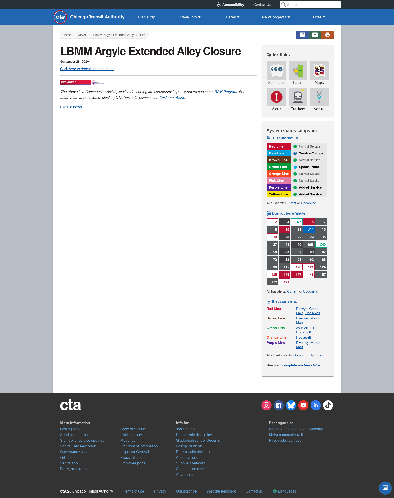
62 (299, 252)
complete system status (301, 365)
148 (311, 275)
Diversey (302, 318)
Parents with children (193, 452)
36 (324, 237)
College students (189, 446)
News (82, 35)
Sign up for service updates (82, 440)
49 (299, 244)
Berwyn (301, 309)
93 (324, 260)
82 (287, 260)
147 (298, 275)
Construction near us (192, 469)
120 (298, 267)
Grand (313, 309)
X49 (323, 244)
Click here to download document (87, 69)
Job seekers (186, 429)
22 (299, 237)
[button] (115, 422)
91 (299, 260)
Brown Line (278, 160)
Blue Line (276, 153)
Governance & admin (77, 452)
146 (286, 275)
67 (324, 252)
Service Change (311, 153)
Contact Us (262, 5)
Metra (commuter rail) (286, 435)
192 (286, 282)
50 (275, 252)
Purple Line (278, 187)
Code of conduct (133, 429)
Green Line (278, 167)
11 (299, 229)
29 (312, 237)
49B (310, 244)
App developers (188, 457)
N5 (299, 222)
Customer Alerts (172, 97)
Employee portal (133, 463)
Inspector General (134, 452)
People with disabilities (194, 435)
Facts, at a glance (74, 469)
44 (287, 244)
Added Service (310, 187)
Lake (299, 313)
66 (312, 252)
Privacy (160, 491)
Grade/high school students (198, 440)
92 (312, 260)
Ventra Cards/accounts (78, 446)
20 (287, 237)
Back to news (71, 107)
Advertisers (185, 475)
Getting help (70, 429)
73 (275, 260)
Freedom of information (139, 446)
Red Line (276, 146)
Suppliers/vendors (190, 463)
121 (311, 267)
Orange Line (279, 174)
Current (290, 203)
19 (275, 237)
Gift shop (67, 457)
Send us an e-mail (74, 435)
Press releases (132, 457)
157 (323, 275)
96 (275, 267)
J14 (311, 229)
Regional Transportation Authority (296, 429)
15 (324, 229)
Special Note (309, 167)
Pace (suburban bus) (286, 440)
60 (287, 252)
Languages (286, 491)
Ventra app (69, 463)
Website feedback (221, 491)
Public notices (131, 435)
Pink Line (276, 180)
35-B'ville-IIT (305, 328)
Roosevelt (312, 313)
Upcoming (308, 203)
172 (274, 282)
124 (323, 267)
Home (67, 35)
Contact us (254, 491)
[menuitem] (146, 17)
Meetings (127, 440)
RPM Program (225, 92)
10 (287, 229)
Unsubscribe (186, 491)
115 (286, 267)
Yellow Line (278, 194)
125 (274, 275)
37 (275, 244)
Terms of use (133, 491)
